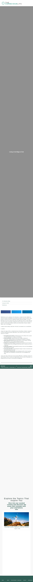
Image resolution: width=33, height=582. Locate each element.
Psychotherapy (14, 580)
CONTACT (24, 580)
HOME (3, 580)
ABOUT (8, 580)
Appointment (30, 580)
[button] (31, 3)
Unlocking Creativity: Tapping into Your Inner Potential (16, 526)
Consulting (19, 580)
